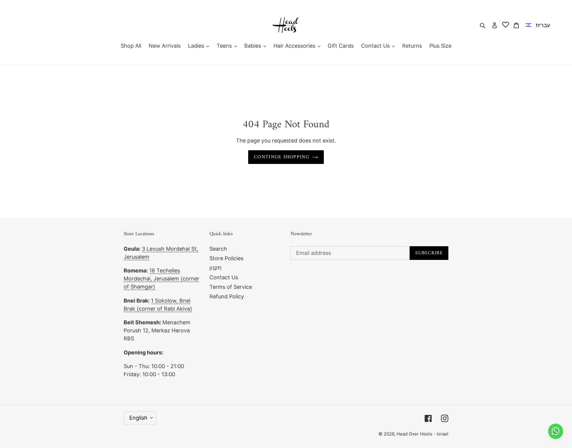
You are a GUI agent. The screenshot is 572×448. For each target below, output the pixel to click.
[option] (539, 25)
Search (218, 249)
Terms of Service (230, 287)
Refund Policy (226, 296)
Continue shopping (281, 157)
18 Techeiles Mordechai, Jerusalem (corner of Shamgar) (161, 278)
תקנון (215, 268)
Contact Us (223, 277)
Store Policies (226, 258)
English (138, 418)
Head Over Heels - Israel (422, 434)
